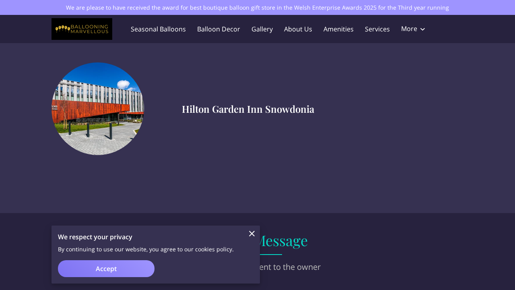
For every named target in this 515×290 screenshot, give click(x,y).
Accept (106, 268)
